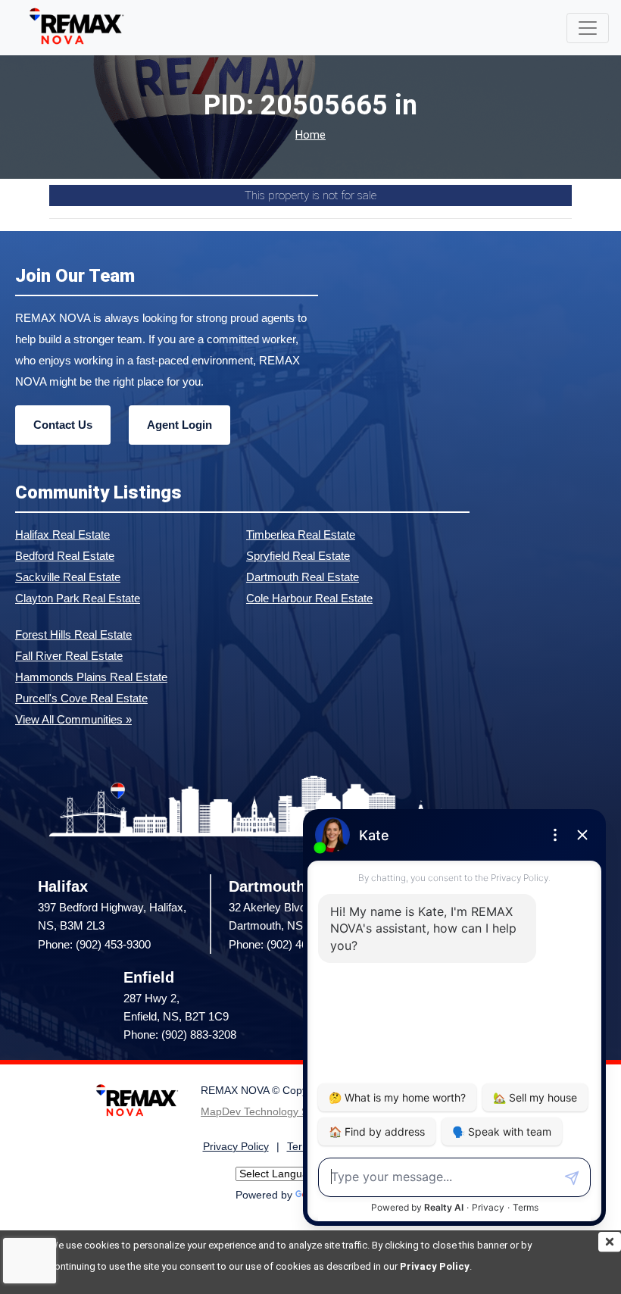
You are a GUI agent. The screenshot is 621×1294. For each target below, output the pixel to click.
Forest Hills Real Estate (73, 634)
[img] (609, 1241)
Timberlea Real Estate (300, 534)
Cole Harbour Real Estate (309, 598)
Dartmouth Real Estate (302, 576)
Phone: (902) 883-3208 (179, 1034)
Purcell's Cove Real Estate (81, 698)
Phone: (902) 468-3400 (285, 944)
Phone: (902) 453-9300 (94, 944)
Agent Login (179, 424)
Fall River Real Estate (69, 655)
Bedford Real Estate (64, 555)
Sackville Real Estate (67, 576)
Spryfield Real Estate (298, 555)
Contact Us (62, 424)
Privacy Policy (435, 1266)
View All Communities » (73, 719)
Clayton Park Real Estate (77, 598)
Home (310, 135)
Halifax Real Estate (62, 534)
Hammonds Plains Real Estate (91, 676)
